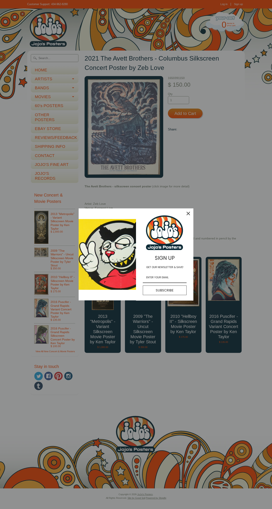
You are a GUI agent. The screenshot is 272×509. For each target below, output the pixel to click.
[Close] (188, 213)
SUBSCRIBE (165, 290)
